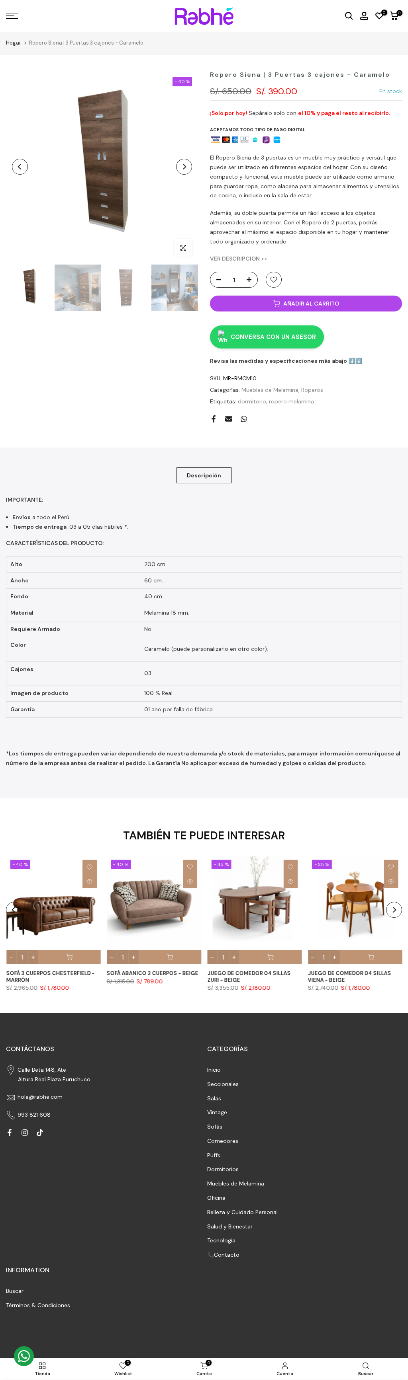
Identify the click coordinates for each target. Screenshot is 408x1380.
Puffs (213, 1155)
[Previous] (20, 167)
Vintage (217, 1112)
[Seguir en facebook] (9, 1132)
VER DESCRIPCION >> (238, 258)
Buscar (15, 1290)
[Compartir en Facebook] (213, 419)
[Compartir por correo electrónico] (228, 419)
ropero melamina (291, 401)
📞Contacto (223, 1254)
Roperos (312, 389)
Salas (214, 1098)
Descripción (204, 475)
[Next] (184, 167)
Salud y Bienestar (230, 1226)
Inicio (214, 1069)
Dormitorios (223, 1169)
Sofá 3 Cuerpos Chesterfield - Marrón (50, 976)
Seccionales (223, 1084)
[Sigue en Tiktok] (39, 1132)
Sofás (214, 1126)
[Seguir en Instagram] (24, 1132)
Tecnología (221, 1240)
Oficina (216, 1197)
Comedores (222, 1140)
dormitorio (252, 401)
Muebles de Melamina (269, 389)
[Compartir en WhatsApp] (243, 419)
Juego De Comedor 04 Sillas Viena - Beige (349, 976)
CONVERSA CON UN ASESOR (273, 337)
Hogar (13, 42)
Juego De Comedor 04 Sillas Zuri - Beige (248, 976)
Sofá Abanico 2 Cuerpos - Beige (152, 973)
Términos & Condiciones (38, 1305)
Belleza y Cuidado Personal (242, 1212)
